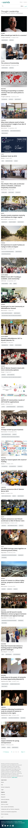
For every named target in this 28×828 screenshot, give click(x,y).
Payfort (21, 525)
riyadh (11, 345)
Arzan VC (10, 589)
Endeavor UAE (9, 161)
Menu (22, 6)
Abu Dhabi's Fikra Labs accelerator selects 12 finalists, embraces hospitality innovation (12, 185)
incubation (4, 466)
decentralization (6, 254)
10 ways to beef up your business (12, 430)
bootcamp (11, 192)
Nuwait (3, 374)
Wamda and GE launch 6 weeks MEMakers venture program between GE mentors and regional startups (13, 614)
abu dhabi (4, 622)
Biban (15, 283)
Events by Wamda (5, 799)
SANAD (15, 161)
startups (18, 192)
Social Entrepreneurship (8, 251)
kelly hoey (4, 686)
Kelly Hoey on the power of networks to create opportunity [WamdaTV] (13, 678)
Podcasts (3, 794)
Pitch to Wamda (4, 814)
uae (3, 161)
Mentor (11, 40)
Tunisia (3, 243)
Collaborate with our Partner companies (10, 809)
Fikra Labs (4, 192)
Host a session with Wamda (7, 806)
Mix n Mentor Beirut (15, 130)
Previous (6, 752)
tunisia (3, 747)
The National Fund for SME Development (11, 315)
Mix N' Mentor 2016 (6, 434)
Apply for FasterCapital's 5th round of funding (13, 461)
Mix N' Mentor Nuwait (7, 313)
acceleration (12, 466)
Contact (25, 2)
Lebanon (3, 120)
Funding (20, 466)
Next (22, 752)
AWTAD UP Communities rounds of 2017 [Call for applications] (12, 401)
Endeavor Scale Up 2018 (9, 156)
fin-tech (4, 525)
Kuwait (3, 304)
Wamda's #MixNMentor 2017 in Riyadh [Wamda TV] (11, 339)
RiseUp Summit (12, 222)
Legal (2, 789)
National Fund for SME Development (10, 436)
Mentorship (4, 40)
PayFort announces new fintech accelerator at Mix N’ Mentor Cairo (12, 520)
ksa (10, 283)
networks (4, 717)
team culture (5, 684)
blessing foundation (14, 717)
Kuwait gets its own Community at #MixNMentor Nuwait (12, 307)
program (4, 557)
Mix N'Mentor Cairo (12, 525)
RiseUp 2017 (4, 222)
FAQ (2, 784)
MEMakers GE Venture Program (9, 555)
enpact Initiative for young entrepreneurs (10, 742)
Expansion (4, 99)
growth (11, 99)
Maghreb (3, 644)
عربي (25, 6)
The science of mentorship (10, 63)
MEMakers (20, 555)
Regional (3, 88)
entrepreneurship (11, 406)
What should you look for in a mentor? (14, 35)
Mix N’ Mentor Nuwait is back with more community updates (12, 369)
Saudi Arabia (4, 275)
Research (3, 797)
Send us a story (4, 804)
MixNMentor (5, 345)
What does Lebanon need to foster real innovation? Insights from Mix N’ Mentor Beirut (13, 124)
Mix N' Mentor (5, 130)
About (21, 2)
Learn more (14, 777)
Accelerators (17, 654)
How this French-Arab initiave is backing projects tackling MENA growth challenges (11, 648)
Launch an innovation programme (9, 811)
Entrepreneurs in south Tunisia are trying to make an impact (13, 246)
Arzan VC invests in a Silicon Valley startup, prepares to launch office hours (12, 582)
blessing (23, 717)
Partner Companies (5, 787)
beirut (14, 496)
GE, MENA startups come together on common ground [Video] (13, 549)
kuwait (15, 589)
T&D (3, 654)
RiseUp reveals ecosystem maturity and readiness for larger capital (13, 216)
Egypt (2, 213)
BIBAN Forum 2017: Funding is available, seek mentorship (11, 278)
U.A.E (2, 154)
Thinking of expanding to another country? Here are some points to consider (12, 92)
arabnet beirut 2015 (14, 684)
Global (3, 33)
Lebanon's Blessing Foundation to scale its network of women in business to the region (12, 711)
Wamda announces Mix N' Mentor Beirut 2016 (12, 490)
